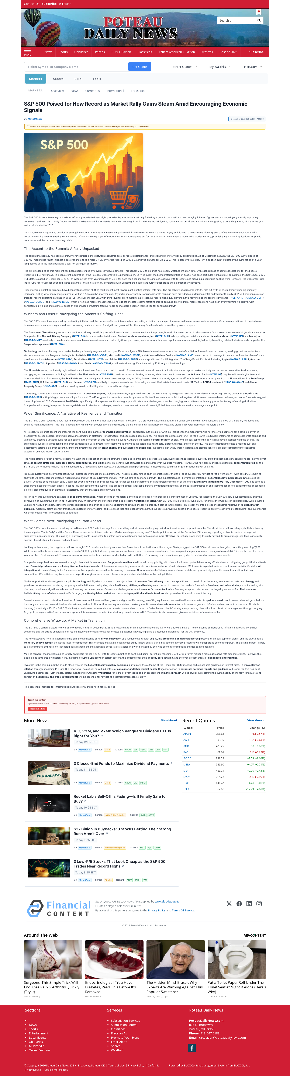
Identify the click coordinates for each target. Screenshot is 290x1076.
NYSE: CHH (162, 336)
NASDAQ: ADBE (128, 359)
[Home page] (145, 21)
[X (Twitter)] (229, 908)
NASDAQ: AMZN (34, 363)
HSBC (143, 750)
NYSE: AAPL (236, 297)
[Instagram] (259, 908)
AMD (186, 746)
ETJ (135, 783)
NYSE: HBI (237, 336)
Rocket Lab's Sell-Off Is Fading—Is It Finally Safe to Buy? (120, 798)
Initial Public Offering (115, 815)
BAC (186, 752)
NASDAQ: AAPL (239, 359)
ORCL (186, 783)
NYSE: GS (215, 374)
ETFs (78, 79)
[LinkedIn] (249, 908)
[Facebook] (239, 908)
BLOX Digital (241, 1065)
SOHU (137, 880)
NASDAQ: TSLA (101, 363)
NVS (165, 750)
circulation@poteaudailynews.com (222, 1037)
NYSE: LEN (90, 382)
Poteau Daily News (57, 1065)
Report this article (37, 709)
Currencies (92, 91)
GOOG (187, 758)
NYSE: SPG (50, 386)
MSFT (186, 770)
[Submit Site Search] (259, 20)
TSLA (186, 789)
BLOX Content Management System (205, 1065)
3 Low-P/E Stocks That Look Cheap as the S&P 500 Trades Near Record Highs (120, 864)
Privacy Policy (157, 910)
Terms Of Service (183, 910)
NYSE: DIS (79, 336)
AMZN (187, 734)
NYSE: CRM (64, 359)
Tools (97, 79)
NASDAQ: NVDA (60, 301)
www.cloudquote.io (167, 901)
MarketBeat (84, 750)
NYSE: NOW (96, 359)
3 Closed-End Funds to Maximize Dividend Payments (123, 763)
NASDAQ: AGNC (234, 382)
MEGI (143, 783)
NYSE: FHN (106, 374)
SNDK (157, 848)
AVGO (128, 750)
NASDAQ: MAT (33, 340)
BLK (135, 750)
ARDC (128, 783)
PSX (149, 848)
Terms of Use (116, 1065)
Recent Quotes (182, 67)
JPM (158, 750)
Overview (57, 91)
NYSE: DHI (61, 382)
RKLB (143, 815)
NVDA (186, 777)
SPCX (151, 815)
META (186, 764)
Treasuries (138, 91)
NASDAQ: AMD (184, 355)
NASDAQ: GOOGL (34, 301)
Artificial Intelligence (115, 848)
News (75, 91)
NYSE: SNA (57, 344)
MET (142, 848)
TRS (145, 880)
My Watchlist (218, 67)
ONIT (129, 880)
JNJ (151, 750)
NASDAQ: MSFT (254, 297)
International (115, 91)
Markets (35, 79)
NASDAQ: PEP (33, 397)
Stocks (58, 79)
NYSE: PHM (31, 382)
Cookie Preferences (56, 1069)
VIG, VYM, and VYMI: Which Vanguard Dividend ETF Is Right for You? (122, 733)
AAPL (186, 740)
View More (168, 720)
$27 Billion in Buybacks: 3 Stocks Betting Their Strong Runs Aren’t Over (122, 831)
